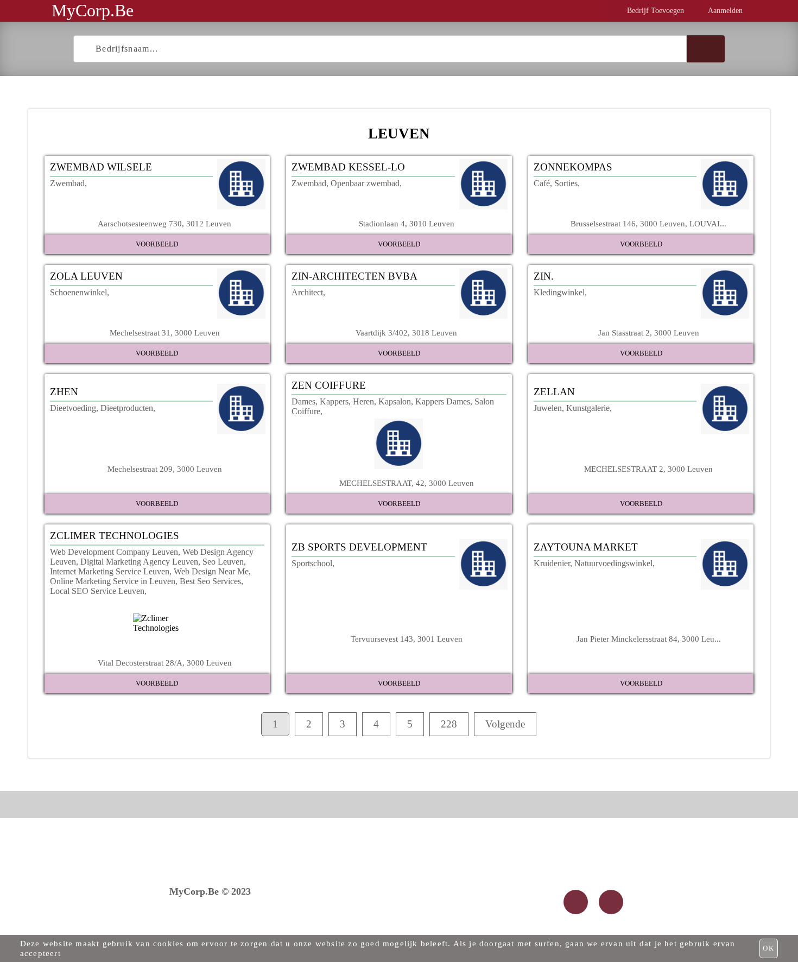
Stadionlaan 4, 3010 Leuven (406, 223)
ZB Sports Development (359, 547)
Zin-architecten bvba (354, 276)
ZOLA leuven (86, 276)
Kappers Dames (442, 401)
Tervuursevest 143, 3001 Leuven (407, 638)
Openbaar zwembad (365, 183)
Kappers (334, 401)
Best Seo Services (210, 581)
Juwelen (548, 408)
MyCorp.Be (93, 10)
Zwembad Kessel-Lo (348, 167)
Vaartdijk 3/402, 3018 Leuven (406, 332)
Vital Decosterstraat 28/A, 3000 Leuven (165, 662)
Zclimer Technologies (114, 535)
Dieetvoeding (73, 408)
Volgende (505, 724)
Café (542, 183)
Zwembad (67, 183)
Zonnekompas (573, 167)
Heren (363, 401)
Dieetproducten (126, 408)
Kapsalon (394, 401)
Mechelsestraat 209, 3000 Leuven (164, 468)
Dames (303, 401)
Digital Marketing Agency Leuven (139, 561)
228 (449, 724)
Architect (307, 292)
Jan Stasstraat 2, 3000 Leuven (648, 332)
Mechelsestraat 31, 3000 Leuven (165, 332)
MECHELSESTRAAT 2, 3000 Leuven (648, 468)
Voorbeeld (157, 244)
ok (769, 948)
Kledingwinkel (559, 292)
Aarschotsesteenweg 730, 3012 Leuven (164, 223)
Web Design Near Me (211, 571)
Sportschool (312, 563)
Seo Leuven (223, 561)
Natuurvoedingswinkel (613, 563)
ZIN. (544, 276)
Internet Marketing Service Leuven (109, 571)
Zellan (554, 391)
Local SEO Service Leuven (97, 591)
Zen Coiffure (329, 385)
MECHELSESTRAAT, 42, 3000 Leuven (406, 483)
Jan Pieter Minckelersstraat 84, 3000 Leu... (649, 638)
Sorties (566, 183)
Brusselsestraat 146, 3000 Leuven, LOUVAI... (648, 223)
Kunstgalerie (588, 408)
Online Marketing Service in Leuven (112, 581)
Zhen (64, 391)
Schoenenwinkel (78, 292)
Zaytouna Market (586, 547)
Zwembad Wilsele (101, 167)
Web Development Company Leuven (114, 551)
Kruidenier (552, 563)
